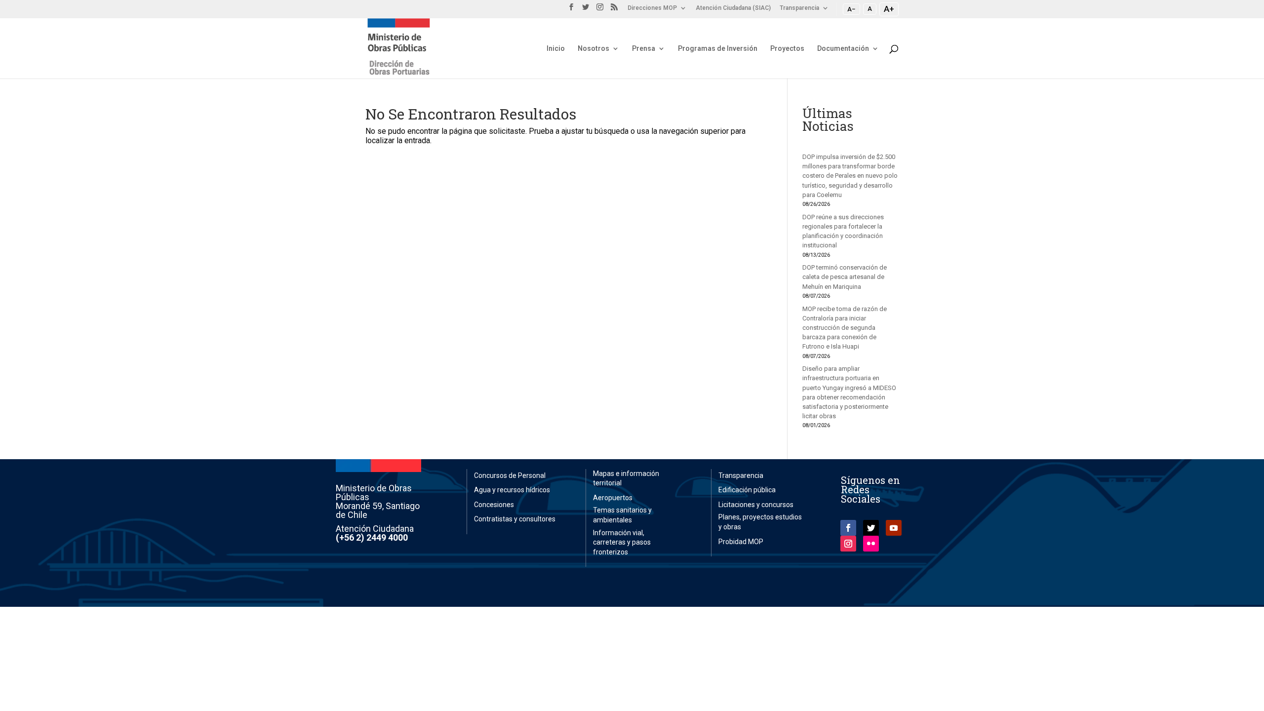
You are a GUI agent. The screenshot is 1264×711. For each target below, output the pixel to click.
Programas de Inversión (717, 48)
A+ (889, 9)
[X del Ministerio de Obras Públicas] (585, 9)
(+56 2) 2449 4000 (372, 537)
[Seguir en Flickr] (871, 544)
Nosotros (593, 48)
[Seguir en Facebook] (848, 528)
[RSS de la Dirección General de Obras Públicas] (614, 9)
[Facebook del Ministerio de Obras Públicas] (571, 9)
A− (851, 9)
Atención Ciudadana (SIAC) (733, 8)
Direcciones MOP (652, 8)
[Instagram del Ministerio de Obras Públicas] (599, 9)
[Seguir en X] (871, 528)
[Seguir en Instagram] (848, 544)
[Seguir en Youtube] (894, 528)
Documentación (843, 48)
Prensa (643, 48)
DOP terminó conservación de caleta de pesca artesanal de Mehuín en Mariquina (844, 277)
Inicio (556, 48)
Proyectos (787, 48)
